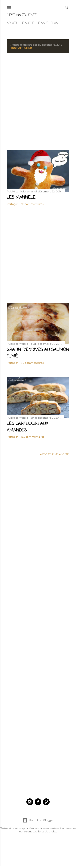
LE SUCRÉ (27, 23)
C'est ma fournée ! (22, 15)
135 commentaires (32, 436)
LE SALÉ (42, 23)
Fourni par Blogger (41, 820)
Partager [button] (12, 204)
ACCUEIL (12, 23)
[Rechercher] (66, 7)
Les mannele (21, 197)
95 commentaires (32, 204)
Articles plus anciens (54, 454)
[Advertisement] (38, 102)
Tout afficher (21, 47)
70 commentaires (32, 362)
